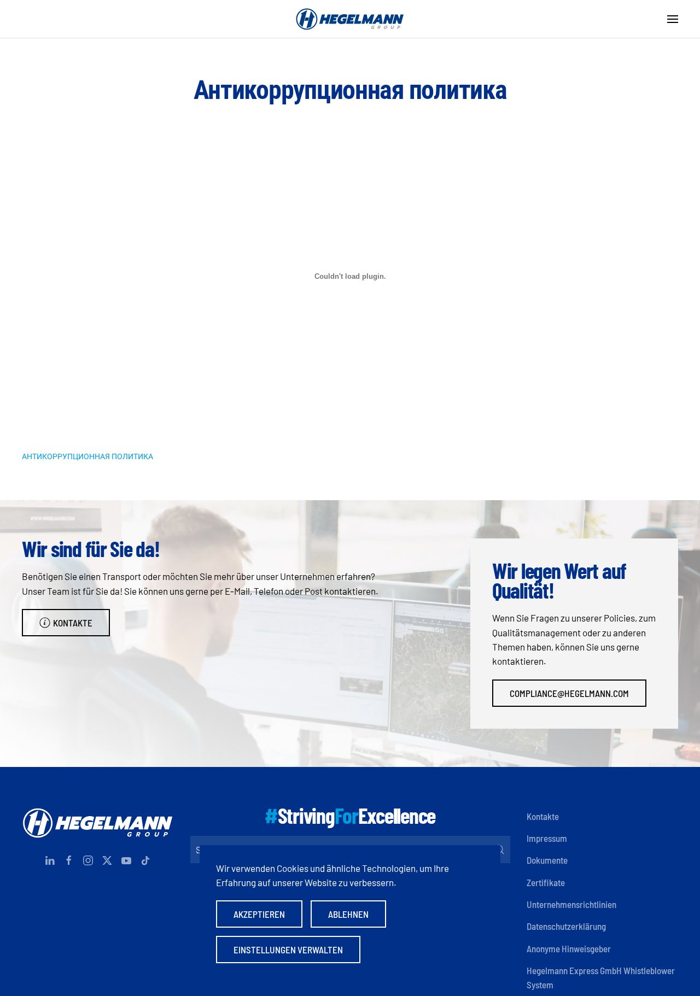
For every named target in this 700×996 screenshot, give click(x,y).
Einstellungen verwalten (288, 949)
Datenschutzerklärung (566, 926)
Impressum (547, 838)
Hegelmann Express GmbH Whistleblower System (601, 977)
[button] (672, 19)
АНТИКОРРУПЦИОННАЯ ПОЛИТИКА (87, 456)
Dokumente (547, 859)
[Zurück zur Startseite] (350, 19)
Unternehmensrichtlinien (571, 904)
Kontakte (72, 622)
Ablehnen (348, 914)
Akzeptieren (259, 914)
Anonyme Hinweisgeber (569, 948)
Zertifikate (546, 882)
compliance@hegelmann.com (569, 693)
